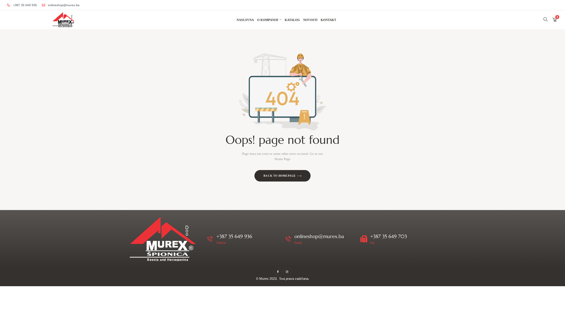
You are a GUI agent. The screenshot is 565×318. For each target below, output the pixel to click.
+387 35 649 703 (388, 236)
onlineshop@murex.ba (319, 236)
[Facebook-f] (278, 272)
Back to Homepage (280, 175)
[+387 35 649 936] (210, 238)
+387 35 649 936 (234, 236)
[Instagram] (287, 272)
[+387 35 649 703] (363, 238)
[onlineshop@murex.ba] (288, 238)
